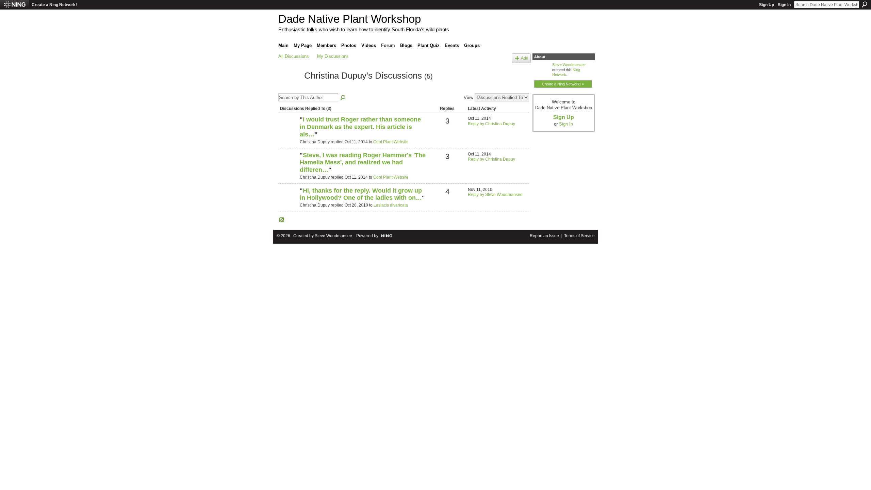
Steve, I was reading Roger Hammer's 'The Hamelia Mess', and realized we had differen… (363, 162)
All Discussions (293, 56)
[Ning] (14, 5)
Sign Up (766, 4)
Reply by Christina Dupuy (491, 123)
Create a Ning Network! (54, 4)
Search (864, 4)
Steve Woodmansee (569, 65)
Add (524, 58)
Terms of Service (579, 235)
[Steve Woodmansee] (288, 131)
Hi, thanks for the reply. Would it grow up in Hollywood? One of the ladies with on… (361, 194)
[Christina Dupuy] (289, 88)
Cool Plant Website (391, 142)
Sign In (784, 4)
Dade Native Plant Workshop (349, 19)
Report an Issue (544, 235)
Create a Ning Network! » (563, 84)
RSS (282, 220)
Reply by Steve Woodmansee (495, 194)
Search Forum (343, 98)
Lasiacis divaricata (391, 205)
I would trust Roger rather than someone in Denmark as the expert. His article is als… (360, 126)
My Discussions (333, 56)
